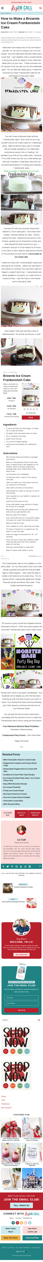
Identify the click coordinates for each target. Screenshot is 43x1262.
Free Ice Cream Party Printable (17, 797)
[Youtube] (25, 1222)
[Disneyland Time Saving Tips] (32, 1187)
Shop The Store (11, 1238)
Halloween (30, 873)
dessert (22, 873)
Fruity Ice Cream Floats (14, 790)
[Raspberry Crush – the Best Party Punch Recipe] (11, 1162)
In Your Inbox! (21, 2)
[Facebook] (13, 1222)
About (12, 1218)
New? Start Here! (11, 1230)
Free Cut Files (32, 1238)
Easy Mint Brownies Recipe (15, 784)
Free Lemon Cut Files (11, 1189)
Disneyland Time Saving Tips (32, 1189)
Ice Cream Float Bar (12, 787)
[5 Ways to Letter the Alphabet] (32, 1162)
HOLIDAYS (38, 873)
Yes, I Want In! (22, 1205)
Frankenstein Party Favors (14, 735)
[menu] (2, 8)
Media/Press (27, 1218)
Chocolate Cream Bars (13, 801)
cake (16, 873)
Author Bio (8, 814)
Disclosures (35, 1247)
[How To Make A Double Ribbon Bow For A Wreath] (11, 1136)
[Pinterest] (17, 1222)
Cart (3, 1100)
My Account (6, 1108)
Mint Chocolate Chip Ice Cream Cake (20, 760)
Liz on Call (21, 8)
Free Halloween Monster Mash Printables (21, 726)
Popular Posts (35, 814)
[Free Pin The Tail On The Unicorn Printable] (32, 1136)
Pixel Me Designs (25, 1255)
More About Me (21, 954)
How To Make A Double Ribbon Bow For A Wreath (11, 1139)
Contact (18, 1218)
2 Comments (37, 32)
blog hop (10, 873)
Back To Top (20, 1251)
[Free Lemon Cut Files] (11, 1187)
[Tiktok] (30, 1222)
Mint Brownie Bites (12, 804)
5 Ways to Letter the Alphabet (32, 1164)
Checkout (5, 1104)
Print (31, 417)
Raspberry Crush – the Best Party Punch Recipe (11, 1164)
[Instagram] (21, 1222)
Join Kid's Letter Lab (32, 1230)
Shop (3, 1096)
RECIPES (21, 875)
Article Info (21, 814)
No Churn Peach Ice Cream (15, 794)
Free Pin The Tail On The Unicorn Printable (32, 1139)
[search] (40, 8)
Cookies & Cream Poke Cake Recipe (19, 775)
